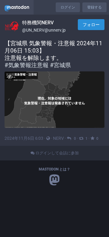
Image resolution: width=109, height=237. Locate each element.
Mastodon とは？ (54, 169)
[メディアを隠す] (10, 77)
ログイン (68, 7)
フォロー (91, 24)
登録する (94, 7)
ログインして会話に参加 (57, 153)
